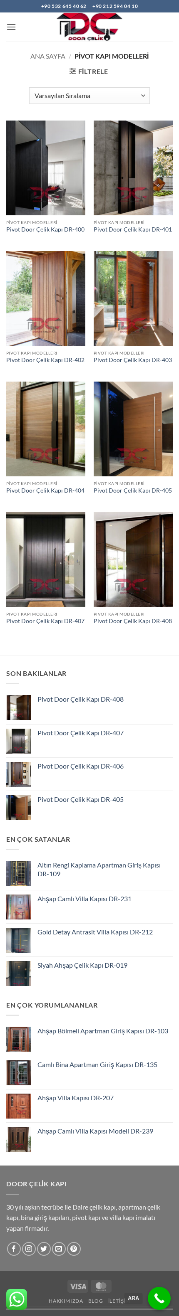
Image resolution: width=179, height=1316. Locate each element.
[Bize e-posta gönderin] (59, 1249)
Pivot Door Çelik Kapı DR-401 (133, 229)
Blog (95, 1301)
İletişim (119, 1301)
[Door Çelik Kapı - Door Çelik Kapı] (89, 27)
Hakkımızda (66, 1301)
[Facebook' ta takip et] (14, 1249)
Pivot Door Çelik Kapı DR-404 (45, 490)
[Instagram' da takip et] (29, 1249)
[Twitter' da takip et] (44, 1249)
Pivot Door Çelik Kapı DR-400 (45, 229)
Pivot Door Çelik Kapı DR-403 (133, 360)
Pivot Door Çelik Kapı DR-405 (133, 490)
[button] (11, 27)
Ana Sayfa (47, 56)
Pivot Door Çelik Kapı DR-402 (45, 360)
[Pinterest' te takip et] (74, 1249)
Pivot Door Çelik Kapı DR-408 (133, 621)
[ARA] (159, 1298)
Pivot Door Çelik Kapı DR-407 (45, 621)
